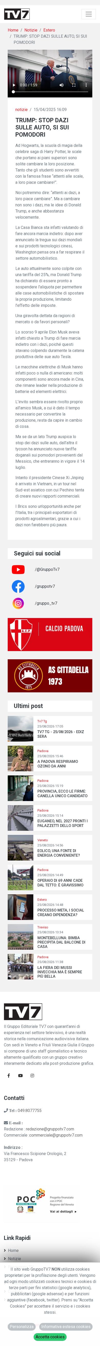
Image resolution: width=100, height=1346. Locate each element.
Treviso (42, 927)
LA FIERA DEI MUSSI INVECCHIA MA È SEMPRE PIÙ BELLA (59, 972)
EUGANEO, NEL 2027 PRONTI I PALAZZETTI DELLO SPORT (62, 823)
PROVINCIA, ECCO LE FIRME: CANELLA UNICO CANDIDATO (62, 793)
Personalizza (22, 1326)
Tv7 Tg (42, 721)
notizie (21, 109)
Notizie (30, 30)
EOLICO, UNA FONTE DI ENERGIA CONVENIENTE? (58, 853)
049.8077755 (30, 1110)
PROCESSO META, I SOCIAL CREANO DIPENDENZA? (60, 912)
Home (13, 30)
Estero (49, 30)
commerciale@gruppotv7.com (56, 1135)
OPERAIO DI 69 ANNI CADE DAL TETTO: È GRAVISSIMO (60, 882)
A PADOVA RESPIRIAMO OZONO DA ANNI (57, 764)
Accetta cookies (50, 1336)
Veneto (42, 840)
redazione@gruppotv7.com (50, 1129)
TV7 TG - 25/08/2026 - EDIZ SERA (60, 734)
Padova (42, 751)
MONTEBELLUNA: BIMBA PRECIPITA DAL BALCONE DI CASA (61, 942)
